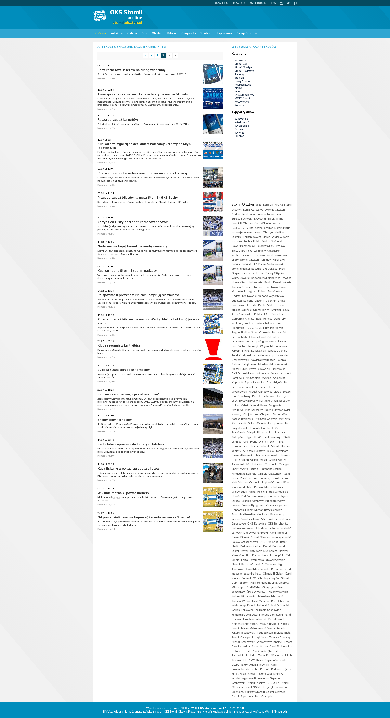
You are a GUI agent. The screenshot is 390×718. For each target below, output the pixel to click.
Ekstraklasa (270, 268)
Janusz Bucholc (277, 350)
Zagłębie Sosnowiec (268, 610)
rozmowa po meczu (264, 496)
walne (248, 232)
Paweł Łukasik (282, 282)
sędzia (259, 227)
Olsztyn (268, 232)
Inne (237, 91)
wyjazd (252, 291)
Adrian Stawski (252, 646)
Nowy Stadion (243, 81)
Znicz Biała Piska (242, 250)
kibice (266, 236)
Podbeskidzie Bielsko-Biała (274, 632)
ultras (277, 391)
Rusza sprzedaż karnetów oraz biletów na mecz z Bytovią (142, 173)
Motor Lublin (240, 368)
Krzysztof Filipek (264, 218)
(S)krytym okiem (272, 587)
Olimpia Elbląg (255, 432)
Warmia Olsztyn (275, 209)
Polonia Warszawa (243, 528)
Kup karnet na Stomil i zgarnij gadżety (127, 271)
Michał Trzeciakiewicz (268, 510)
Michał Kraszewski (243, 641)
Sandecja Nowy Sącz (254, 519)
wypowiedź (267, 255)
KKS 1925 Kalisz (253, 660)
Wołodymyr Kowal (243, 605)
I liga (248, 437)
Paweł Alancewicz (243, 455)
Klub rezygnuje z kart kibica (119, 345)
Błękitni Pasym (280, 309)
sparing (259, 341)
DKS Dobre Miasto (243, 373)
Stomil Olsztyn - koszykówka (250, 637)
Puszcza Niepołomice (269, 214)
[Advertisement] (223, 17)
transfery (280, 318)
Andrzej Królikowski (244, 296)
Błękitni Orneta (272, 482)
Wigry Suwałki (241, 277)
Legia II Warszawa (252, 560)
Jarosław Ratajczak (254, 619)
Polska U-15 (261, 314)
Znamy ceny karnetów (115, 420)
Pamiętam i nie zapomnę (255, 478)
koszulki (256, 268)
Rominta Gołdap (260, 428)
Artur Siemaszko (242, 314)
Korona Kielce (240, 446)
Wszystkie (241, 60)
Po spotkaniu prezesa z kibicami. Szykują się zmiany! (138, 295)
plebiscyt (252, 346)
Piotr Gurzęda (263, 696)
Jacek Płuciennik (265, 300)
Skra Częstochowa (243, 673)
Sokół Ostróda (260, 332)
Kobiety (239, 105)
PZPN (261, 305)
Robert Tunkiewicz (270, 291)
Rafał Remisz (264, 318)
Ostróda (251, 305)
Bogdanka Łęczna (271, 468)
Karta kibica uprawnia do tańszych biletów (131, 444)
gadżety (237, 241)
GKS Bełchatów (278, 523)
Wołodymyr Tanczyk (269, 641)
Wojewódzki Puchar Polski (248, 491)
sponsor (278, 423)
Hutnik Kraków (241, 496)
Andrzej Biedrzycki (243, 214)
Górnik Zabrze (277, 459)
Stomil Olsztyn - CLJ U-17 (263, 682)
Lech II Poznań (260, 669)
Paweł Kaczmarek (274, 546)
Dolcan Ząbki (240, 405)
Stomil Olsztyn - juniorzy (255, 259)
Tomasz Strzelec (242, 287)
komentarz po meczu (245, 614)
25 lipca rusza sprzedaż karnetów (124, 370)
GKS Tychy (250, 441)
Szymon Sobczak (275, 660)
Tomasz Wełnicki (277, 591)
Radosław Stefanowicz (265, 277)
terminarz (282, 450)
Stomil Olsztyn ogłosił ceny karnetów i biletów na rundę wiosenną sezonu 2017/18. (142, 74)
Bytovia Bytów (248, 400)
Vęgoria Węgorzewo (271, 296)
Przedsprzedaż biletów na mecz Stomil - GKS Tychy (138, 197)
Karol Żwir (278, 259)
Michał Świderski (272, 241)
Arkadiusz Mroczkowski (272, 364)
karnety (236, 414)
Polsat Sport (276, 619)
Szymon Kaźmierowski (253, 459)
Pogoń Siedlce (241, 332)
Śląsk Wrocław (256, 591)
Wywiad (239, 132)
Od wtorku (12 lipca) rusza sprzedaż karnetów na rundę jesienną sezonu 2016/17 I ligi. (144, 124)
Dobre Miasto (281, 414)
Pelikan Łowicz (252, 236)
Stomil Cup (241, 63)
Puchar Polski (251, 241)
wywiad (266, 377)
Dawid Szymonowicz (277, 409)
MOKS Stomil (242, 98)
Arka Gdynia (274, 382)
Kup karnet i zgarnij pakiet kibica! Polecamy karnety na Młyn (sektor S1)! (144, 146)
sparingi (286, 373)
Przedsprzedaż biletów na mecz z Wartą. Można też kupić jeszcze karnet (148, 321)
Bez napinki (277, 555)
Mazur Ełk (277, 314)
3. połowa (246, 696)
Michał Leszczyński (254, 350)
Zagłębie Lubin (241, 464)
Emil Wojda (278, 368)
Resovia (280, 432)
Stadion (205, 33)
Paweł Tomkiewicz (264, 396)
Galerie (132, 33)
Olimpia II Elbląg (273, 573)
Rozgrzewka (264, 673)
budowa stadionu (243, 300)
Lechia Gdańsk (260, 446)
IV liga (249, 227)
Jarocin (236, 350)
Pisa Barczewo (254, 409)
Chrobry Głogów (269, 578)
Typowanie (224, 33)
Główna (100, 33)
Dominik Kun (282, 227)
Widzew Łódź (280, 236)
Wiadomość (242, 122)
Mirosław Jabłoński (270, 596)
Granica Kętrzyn (276, 505)
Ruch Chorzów (280, 601)
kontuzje (237, 232)
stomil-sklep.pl (241, 268)
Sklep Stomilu (247, 33)
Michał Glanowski (267, 455)
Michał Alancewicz (260, 391)
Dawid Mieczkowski (257, 569)
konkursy (237, 323)
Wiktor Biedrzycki (280, 519)
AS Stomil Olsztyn (254, 450)
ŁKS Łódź (256, 550)
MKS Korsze (255, 487)
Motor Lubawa (273, 487)
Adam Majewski (259, 664)
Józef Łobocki (264, 204)
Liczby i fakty (240, 664)
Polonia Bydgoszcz (253, 505)
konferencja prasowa (245, 255)
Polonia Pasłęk (254, 327)
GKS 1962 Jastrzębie (260, 651)
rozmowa (281, 255)
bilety (235, 259)
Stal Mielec (254, 587)
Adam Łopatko (280, 400)
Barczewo (238, 377)
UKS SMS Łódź (269, 541)
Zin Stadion (253, 377)
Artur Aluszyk (255, 273)
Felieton (239, 135)
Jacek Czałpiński (242, 355)
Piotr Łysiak (279, 332)
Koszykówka (242, 101)
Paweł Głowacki (259, 368)
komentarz (238, 591)
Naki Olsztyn (240, 482)
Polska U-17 (249, 264)
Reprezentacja (243, 84)
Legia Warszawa (253, 209)
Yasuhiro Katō (252, 573)
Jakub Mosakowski (243, 632)
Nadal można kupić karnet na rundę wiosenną (132, 246)
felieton (243, 582)
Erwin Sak (270, 341)
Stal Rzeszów (275, 305)
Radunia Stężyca (281, 669)
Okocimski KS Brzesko (271, 246)
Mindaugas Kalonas (244, 473)
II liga (279, 218)
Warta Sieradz (276, 628)
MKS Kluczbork (269, 623)
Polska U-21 (249, 578)
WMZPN (284, 418)
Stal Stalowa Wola (266, 418)
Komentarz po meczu (245, 623)
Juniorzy (240, 74)
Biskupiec (238, 437)
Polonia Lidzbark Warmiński (273, 605)
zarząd (257, 232)
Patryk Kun (249, 364)
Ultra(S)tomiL (261, 437)
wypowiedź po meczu (255, 678)
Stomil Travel (240, 550)
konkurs (250, 323)
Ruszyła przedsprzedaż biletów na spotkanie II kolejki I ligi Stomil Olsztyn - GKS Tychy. (143, 201)
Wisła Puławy (265, 323)
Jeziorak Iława (258, 405)
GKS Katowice (256, 523)
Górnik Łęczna (280, 478)
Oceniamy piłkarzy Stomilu (248, 691)
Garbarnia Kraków (243, 318)
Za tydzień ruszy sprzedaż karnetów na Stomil (134, 222)
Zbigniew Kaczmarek (267, 250)
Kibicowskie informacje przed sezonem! (128, 394)
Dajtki (267, 282)
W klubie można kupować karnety (123, 493)
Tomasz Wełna (241, 601)
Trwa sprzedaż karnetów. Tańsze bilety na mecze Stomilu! (143, 94)
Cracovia (254, 482)
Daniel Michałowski (270, 264)
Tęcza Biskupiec (255, 382)
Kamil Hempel (278, 532)
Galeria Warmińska (259, 423)
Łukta (269, 432)
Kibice (171, 33)
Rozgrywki (188, 33)
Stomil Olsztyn (152, 33)
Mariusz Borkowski (271, 614)
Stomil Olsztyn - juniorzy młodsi (271, 537)
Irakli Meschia (260, 601)
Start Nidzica (261, 309)
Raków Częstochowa (245, 541)
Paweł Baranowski (243, 246)
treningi (276, 437)
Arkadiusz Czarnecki (264, 464)
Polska (236, 264)
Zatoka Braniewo (242, 418)
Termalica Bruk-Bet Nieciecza (250, 514)
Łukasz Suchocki (242, 218)
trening (258, 287)
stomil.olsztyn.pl (264, 355)
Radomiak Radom (250, 546)
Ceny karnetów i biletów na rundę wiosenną (131, 70)
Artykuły (117, 33)
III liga (280, 441)
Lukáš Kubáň (272, 646)
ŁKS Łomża (270, 550)
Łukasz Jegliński (242, 309)
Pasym (281, 341)
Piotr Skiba (238, 346)
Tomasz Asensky (279, 637)
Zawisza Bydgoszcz (263, 359)
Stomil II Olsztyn (244, 70)
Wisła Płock (266, 441)
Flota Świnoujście (277, 491)
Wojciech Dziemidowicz (274, 346)
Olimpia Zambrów (253, 500)
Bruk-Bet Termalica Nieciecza (264, 655)
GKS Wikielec (263, 223)
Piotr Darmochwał (256, 555)
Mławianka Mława (268, 373)
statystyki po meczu (274, 687)
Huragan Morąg (273, 327)
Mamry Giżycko (274, 273)
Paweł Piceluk (240, 537)
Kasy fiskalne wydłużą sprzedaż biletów (128, 468)
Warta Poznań (249, 468)
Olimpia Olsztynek (269, 473)
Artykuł (239, 129)
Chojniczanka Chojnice (257, 414)
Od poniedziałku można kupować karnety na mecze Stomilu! (144, 517)
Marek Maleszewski (253, 628)
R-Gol (270, 450)
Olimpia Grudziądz (260, 337)
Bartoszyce (239, 523)
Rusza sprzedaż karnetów (118, 120)
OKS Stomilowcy (244, 94)
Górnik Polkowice (243, 610)
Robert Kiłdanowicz (244, 596)
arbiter (268, 227)
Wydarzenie (242, 125)
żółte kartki (239, 423)
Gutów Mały (239, 337)
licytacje (264, 400)
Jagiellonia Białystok (258, 387)
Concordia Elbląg (242, 510)
